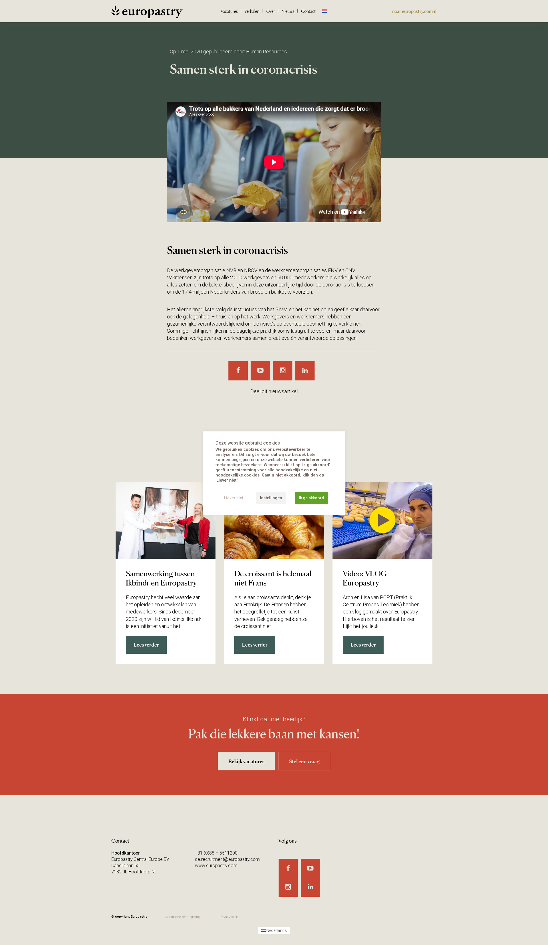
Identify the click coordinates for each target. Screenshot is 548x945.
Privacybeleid (229, 917)
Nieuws (287, 11)
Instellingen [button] (271, 498)
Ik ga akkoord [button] (311, 498)
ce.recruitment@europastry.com (227, 859)
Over (270, 11)
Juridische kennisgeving (183, 917)
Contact (308, 11)
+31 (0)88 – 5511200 (216, 853)
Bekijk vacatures (246, 761)
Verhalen (251, 11)
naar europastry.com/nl (415, 11)
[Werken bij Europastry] (147, 14)
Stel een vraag (304, 761)
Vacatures (229, 11)
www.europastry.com (216, 865)
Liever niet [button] (233, 498)
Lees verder (146, 644)
